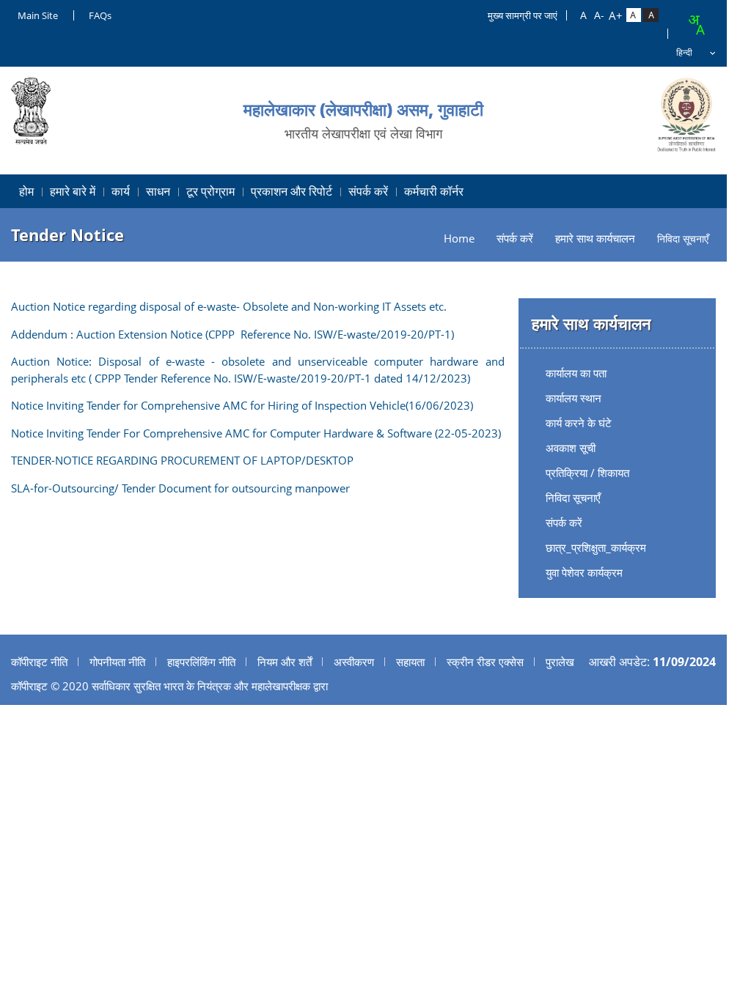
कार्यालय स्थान (573, 398)
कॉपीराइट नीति (39, 661)
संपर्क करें (368, 191)
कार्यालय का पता (576, 373)
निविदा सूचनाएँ (573, 497)
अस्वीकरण (354, 661)
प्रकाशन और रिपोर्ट (291, 191)
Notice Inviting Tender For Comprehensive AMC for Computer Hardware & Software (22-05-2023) (256, 433)
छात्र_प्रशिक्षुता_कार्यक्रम (596, 547)
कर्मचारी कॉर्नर (434, 191)
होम (26, 191)
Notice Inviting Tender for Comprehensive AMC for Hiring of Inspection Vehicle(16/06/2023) (242, 405)
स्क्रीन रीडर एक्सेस (485, 661)
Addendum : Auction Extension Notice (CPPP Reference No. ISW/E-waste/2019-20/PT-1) (232, 334)
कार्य (120, 191)
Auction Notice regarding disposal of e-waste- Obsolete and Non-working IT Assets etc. (229, 306)
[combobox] (696, 25)
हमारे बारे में (72, 191)
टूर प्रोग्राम (210, 191)
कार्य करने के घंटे (579, 422)
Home (459, 238)
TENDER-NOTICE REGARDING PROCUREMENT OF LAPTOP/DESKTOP (182, 460)
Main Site (38, 15)
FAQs (100, 15)
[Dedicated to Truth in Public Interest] (686, 115)
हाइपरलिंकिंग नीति (201, 661)
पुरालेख (560, 661)
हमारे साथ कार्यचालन (595, 238)
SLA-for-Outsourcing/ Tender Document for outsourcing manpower (180, 488)
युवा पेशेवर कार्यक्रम (584, 572)
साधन (158, 191)
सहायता (410, 661)
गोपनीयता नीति (117, 661)
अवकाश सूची (571, 447)
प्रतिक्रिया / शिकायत (587, 472)
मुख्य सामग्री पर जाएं (522, 15)
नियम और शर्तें (284, 661)
